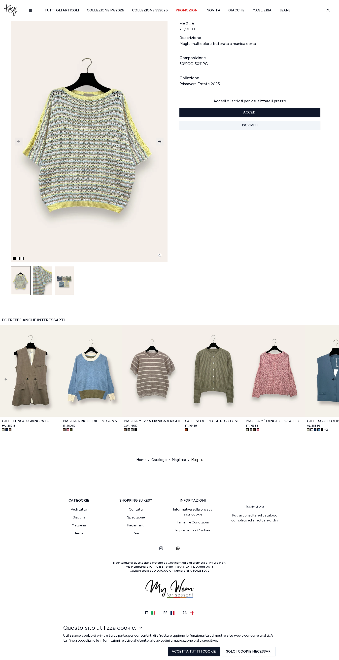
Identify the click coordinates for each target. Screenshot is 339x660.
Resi (136, 533)
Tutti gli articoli (62, 10)
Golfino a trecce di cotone (212, 421)
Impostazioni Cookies (192, 530)
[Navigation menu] (30, 10)
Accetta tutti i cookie (194, 651)
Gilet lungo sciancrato (25, 421)
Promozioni (187, 10)
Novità (213, 10)
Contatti (136, 509)
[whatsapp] (178, 548)
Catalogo (159, 460)
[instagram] (161, 548)
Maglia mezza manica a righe (152, 421)
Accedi (249, 112)
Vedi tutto (79, 509)
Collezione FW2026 (105, 10)
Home (141, 460)
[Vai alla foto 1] (14, 258)
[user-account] (328, 10)
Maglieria (261, 10)
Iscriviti (250, 125)
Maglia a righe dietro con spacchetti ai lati (91, 421)
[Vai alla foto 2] (18, 258)
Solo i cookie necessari (248, 651)
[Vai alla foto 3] (22, 258)
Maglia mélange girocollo (272, 421)
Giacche (236, 10)
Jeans (285, 10)
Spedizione (136, 517)
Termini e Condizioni (193, 522)
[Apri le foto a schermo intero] (87, 141)
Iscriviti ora (255, 506)
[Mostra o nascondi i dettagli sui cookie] (140, 627)
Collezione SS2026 (150, 10)
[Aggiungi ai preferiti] (160, 255)
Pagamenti (135, 525)
